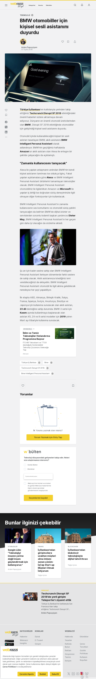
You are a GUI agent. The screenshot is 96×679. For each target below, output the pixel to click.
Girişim (38, 644)
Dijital (37, 637)
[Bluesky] (86, 673)
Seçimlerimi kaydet (38, 498)
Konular (40, 5)
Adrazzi (25, 354)
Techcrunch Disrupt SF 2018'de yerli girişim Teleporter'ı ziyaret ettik (56, 597)
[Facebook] (82, 677)
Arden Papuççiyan (14, 569)
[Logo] (17, 5)
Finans (41, 546)
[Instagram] (82, 673)
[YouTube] (77, 673)
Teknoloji (25, 15)
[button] (48, 247)
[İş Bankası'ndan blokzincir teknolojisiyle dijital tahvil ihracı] (78, 535)
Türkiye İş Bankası (28, 362)
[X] (68, 673)
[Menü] (6, 5)
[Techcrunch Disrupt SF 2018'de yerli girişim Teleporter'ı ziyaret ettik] (30, 596)
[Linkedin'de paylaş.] (6, 132)
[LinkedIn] (73, 673)
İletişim (68, 661)
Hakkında (69, 637)
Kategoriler (32, 5)
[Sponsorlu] (64, 333)
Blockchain (73, 546)
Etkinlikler (49, 5)
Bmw (46, 362)
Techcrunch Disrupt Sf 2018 (32, 368)
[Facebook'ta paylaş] (6, 122)
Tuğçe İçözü (42, 575)
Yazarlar (68, 640)
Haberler (23, 637)
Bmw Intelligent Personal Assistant (35, 373)
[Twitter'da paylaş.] (6, 127)
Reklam (68, 650)
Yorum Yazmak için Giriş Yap (48, 437)
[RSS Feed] (86, 677)
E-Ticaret (39, 640)
